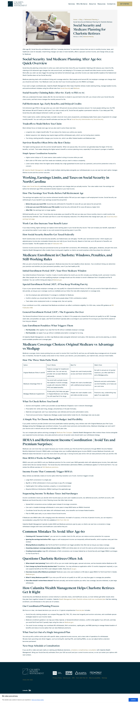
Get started (124, 4)
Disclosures (67, 678)
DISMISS (133, 699)
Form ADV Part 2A (82, 678)
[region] (70, 698)
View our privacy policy (37, 699)
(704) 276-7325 (28, 680)
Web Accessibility (94, 678)
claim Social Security (33, 186)
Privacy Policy (57, 678)
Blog (80, 19)
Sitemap (104, 678)
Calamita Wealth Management (34, 170)
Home (75, 19)
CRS (73, 678)
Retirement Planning (90, 19)
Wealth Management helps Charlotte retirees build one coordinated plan (82, 599)
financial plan (80, 610)
